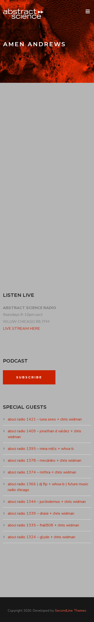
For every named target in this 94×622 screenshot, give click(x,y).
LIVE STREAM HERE (21, 328)
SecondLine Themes (70, 610)
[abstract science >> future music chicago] (23, 14)
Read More (18, 260)
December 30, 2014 (23, 167)
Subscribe (29, 377)
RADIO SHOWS (56, 167)
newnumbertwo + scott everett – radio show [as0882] (44, 151)
